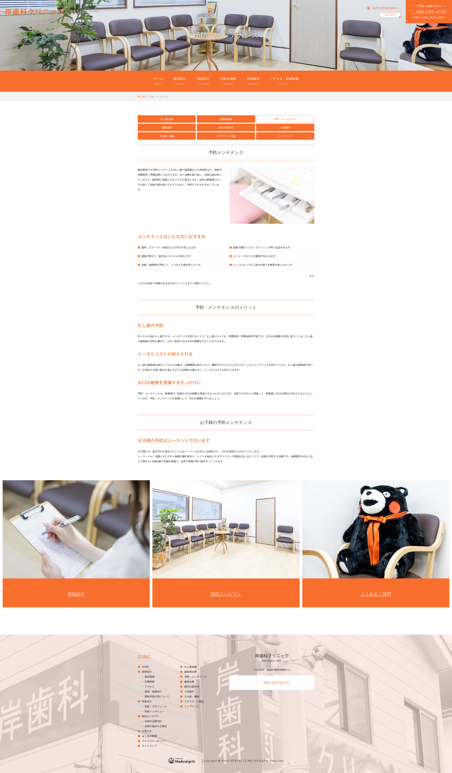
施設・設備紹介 (153, 691)
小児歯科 (285, 127)
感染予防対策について (157, 696)
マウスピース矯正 (226, 136)
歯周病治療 (226, 119)
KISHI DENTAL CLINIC (83, 11)
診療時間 (149, 681)
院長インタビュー (154, 711)
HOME (144, 96)
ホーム (158, 80)
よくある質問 (149, 736)
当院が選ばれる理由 (156, 726)
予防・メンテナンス (195, 676)
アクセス (149, 686)
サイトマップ (149, 746)
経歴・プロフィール (156, 706)
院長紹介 (203, 80)
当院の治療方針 (153, 721)
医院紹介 (180, 80)
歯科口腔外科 (226, 127)
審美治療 (167, 127)
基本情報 (149, 676)
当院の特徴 (228, 80)
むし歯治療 (167, 119)
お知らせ (147, 731)
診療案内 (253, 80)
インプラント (285, 136)
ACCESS (390, 15)
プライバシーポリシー (154, 741)
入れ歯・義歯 (166, 136)
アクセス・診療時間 (284, 80)
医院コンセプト (150, 716)
